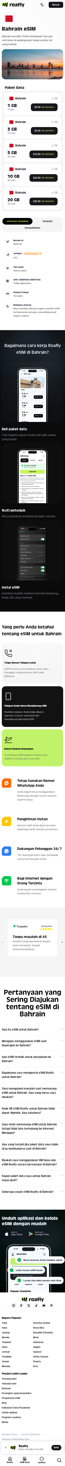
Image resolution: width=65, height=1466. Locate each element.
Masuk (56, 5)
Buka (56, 1447)
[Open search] (59, 1460)
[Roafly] (13, 5)
